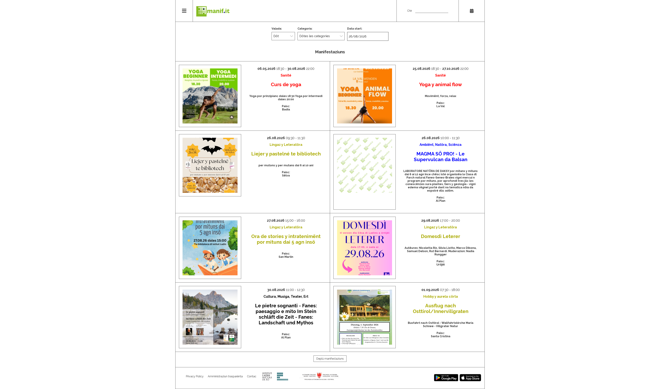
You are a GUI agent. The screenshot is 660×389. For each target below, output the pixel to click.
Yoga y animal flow (440, 84)
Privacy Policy (195, 376)
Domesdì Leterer (440, 236)
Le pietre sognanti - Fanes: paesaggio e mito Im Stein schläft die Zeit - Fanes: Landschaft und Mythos (286, 314)
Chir (409, 10)
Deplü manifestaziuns (330, 358)
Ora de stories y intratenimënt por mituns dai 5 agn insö (286, 239)
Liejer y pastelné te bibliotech (286, 154)
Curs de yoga (286, 84)
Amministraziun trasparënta (225, 376)
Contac (251, 376)
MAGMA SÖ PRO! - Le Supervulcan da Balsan (440, 156)
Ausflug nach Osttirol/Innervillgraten (440, 308)
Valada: (277, 28)
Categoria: (305, 28)
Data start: (354, 28)
